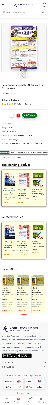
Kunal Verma (36, 143)
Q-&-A (26, 153)
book (10, 124)
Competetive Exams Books (8, 194)
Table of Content (16, 153)
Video (45, 153)
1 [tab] (19, 314)
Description (4, 153)
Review (40, 153)
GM (11, 128)
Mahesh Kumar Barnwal (20, 143)
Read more (5, 310)
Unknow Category (38, 194)
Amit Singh (13, 139)
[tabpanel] (24, 293)
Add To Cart (29, 115)
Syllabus (33, 153)
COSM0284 (12, 132)
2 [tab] (24, 314)
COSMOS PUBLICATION (21, 135)
